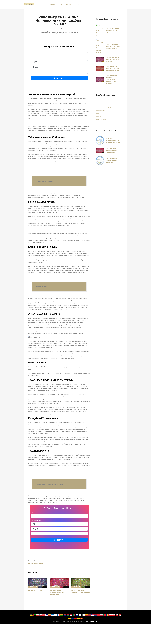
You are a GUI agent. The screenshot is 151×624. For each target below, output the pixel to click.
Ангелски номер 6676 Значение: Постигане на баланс (112, 60)
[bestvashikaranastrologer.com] (29, 4)
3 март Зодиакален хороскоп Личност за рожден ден (111, 160)
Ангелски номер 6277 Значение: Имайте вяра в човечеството (57, 592)
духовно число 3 (41, 287)
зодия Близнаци (100, 110)
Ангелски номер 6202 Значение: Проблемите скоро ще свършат (112, 46)
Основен (52, 4)
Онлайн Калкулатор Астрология (59, 32)
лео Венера (69, 4)
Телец (60, 4)
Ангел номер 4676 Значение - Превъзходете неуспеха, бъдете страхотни (111, 80)
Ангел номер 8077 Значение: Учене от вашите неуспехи (111, 150)
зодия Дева (99, 116)
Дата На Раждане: (36, 58)
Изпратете (59, 78)
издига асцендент (101, 119)
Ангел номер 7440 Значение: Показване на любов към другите (112, 68)
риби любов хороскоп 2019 (45, 181)
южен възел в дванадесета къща (105, 105)
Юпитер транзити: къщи (35, 562)
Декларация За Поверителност (88, 621)
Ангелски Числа (59, 29)
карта (77, 4)
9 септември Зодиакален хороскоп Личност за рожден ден (112, 140)
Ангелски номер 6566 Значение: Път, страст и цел (112, 30)
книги (97, 113)
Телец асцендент (100, 102)
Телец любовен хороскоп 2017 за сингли (49, 484)
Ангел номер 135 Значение (36, 590)
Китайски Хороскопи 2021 (103, 107)
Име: (32, 50)
